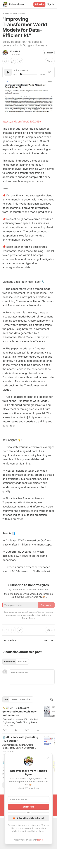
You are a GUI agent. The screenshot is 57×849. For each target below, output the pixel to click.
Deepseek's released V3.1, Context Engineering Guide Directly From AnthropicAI (20, 721)
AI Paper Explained (13, 13)
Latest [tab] (14, 699)
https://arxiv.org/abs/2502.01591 (22, 121)
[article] (28, 719)
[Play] (8, 72)
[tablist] (15, 662)
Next (46, 640)
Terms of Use (43, 612)
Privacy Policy (38, 831)
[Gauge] (50, 72)
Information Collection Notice (34, 615)
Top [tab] (6, 699)
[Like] (5, 61)
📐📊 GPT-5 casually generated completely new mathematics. (19, 711)
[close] (48, 757)
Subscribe (39, 4)
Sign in (50, 4)
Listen (50, 52)
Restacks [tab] (22, 661)
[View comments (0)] (13, 61)
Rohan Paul (15, 51)
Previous (12, 640)
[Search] (51, 699)
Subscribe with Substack (31, 818)
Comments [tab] (9, 661)
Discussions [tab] (25, 699)
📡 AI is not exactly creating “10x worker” (20, 739)
